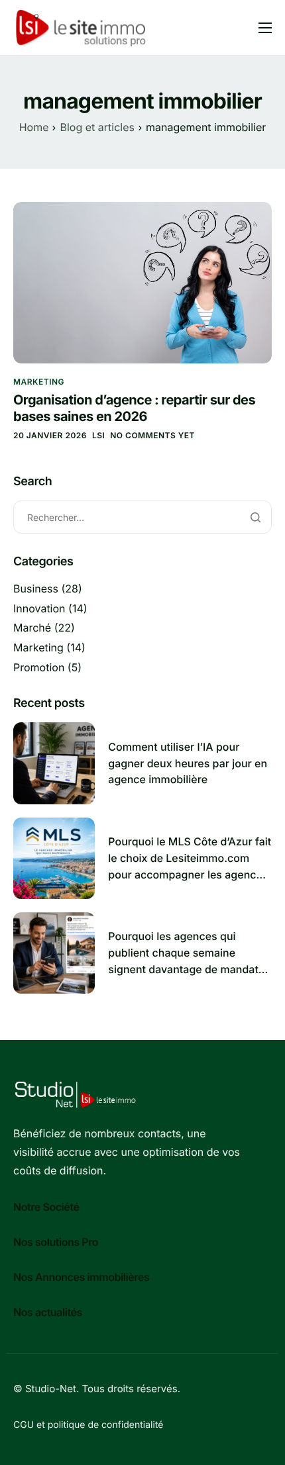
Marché (32, 627)
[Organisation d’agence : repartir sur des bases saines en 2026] (142, 281)
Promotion (38, 667)
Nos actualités (47, 1312)
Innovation (39, 608)
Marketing (38, 382)
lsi (98, 435)
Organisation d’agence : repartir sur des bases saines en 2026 (134, 408)
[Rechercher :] (142, 517)
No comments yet (152, 435)
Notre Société (46, 1206)
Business (35, 588)
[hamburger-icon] (265, 28)
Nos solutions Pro (55, 1242)
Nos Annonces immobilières (81, 1277)
